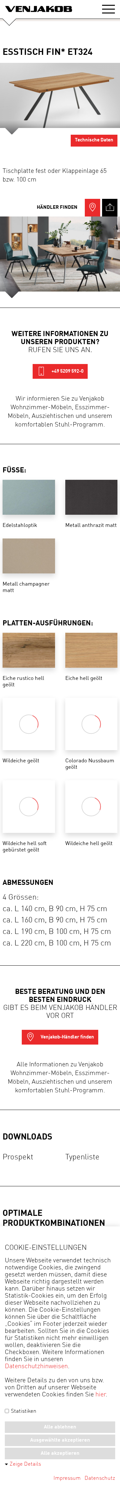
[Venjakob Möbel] (38, 9)
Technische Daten (94, 140)
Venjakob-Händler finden (67, 1037)
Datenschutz (99, 1478)
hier (100, 1395)
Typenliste (82, 1157)
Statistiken (23, 1411)
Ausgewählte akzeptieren (60, 1440)
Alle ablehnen (60, 1427)
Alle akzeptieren (60, 1453)
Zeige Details (25, 1464)
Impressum (67, 1478)
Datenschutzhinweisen (36, 1366)
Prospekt (18, 1157)
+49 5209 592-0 (67, 371)
